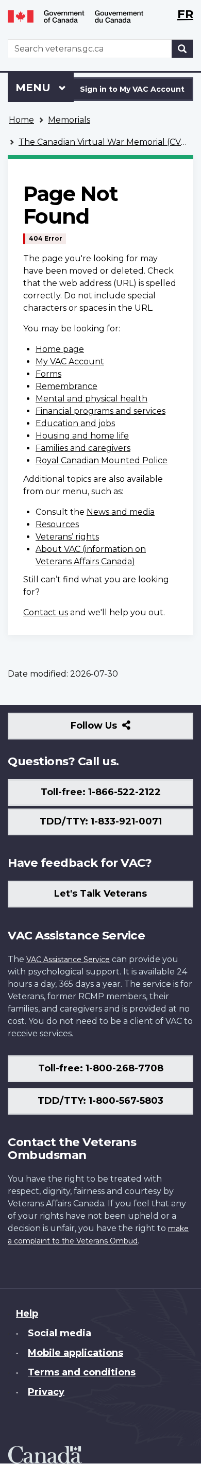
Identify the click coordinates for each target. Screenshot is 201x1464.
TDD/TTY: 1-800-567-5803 (100, 1100)
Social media (59, 1333)
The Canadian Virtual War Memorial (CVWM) (110, 142)
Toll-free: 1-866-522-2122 (101, 792)
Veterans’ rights (67, 537)
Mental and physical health (91, 398)
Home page (60, 349)
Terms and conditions (82, 1372)
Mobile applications (75, 1352)
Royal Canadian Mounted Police (101, 460)
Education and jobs (75, 423)
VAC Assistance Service (68, 959)
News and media (121, 512)
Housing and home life (82, 436)
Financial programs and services (100, 411)
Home (21, 120)
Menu (34, 87)
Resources (57, 524)
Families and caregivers (83, 448)
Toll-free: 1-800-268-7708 (100, 1068)
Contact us (45, 612)
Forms (48, 374)
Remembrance (66, 386)
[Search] (182, 48)
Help (27, 1313)
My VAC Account (70, 361)
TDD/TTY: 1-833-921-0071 (101, 821)
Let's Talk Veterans (100, 893)
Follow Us (116, 729)
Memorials (69, 120)
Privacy (46, 1392)
